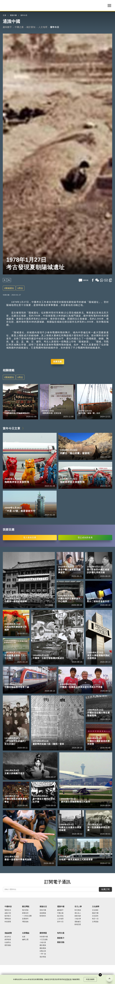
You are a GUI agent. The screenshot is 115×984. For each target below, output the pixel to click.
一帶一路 (43, 954)
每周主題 (60, 933)
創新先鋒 (78, 916)
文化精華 (95, 906)
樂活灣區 (25, 906)
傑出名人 (78, 913)
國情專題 (43, 933)
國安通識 (43, 945)
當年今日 (24, 15)
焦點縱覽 (8, 933)
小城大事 (78, 919)
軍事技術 (8, 919)
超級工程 (8, 913)
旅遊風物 (43, 913)
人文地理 (42, 27)
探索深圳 (25, 913)
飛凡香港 (25, 910)
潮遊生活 (43, 906)
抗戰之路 (43, 951)
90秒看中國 (44, 937)
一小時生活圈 (27, 916)
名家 (23, 937)
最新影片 (60, 938)
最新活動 (60, 942)
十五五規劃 (44, 939)
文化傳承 (95, 910)
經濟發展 (8, 939)
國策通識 (43, 948)
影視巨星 (78, 924)
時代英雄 (78, 910)
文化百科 (95, 916)
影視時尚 (43, 916)
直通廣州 (25, 919)
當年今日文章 (11, 428)
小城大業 (43, 942)
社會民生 (8, 942)
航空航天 (8, 916)
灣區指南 (25, 921)
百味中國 (43, 910)
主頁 (4, 15)
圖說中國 (95, 913)
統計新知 (31, 27)
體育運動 (8, 945)
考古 (21, 288)
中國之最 (19, 27)
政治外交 (8, 937)
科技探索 (8, 921)
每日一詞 (95, 919)
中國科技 (8, 906)
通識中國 (13, 15)
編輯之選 (25, 939)
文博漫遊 (95, 921)
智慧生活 (8, 910)
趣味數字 (7, 27)
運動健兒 (78, 921)
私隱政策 (68, 979)
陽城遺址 (10, 288)
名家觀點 (25, 933)
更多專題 (43, 957)
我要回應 (57, 361)
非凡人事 (78, 906)
